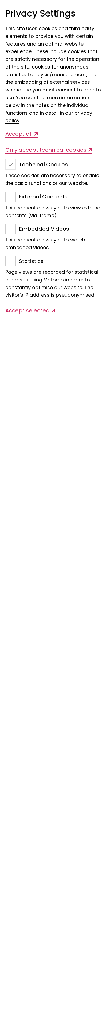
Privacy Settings (40, 13)
